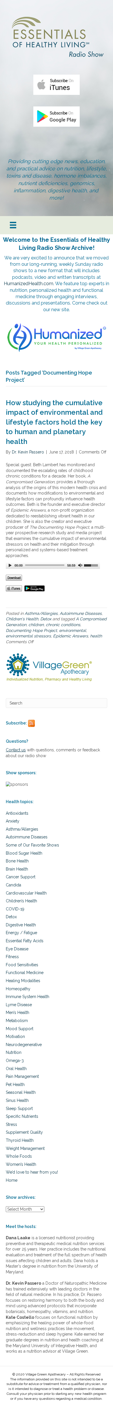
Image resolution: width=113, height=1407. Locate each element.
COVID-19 (15, 909)
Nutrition (13, 1052)
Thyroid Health (20, 1140)
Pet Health (15, 1084)
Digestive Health (21, 925)
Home (11, 1180)
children (36, 624)
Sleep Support (19, 1108)
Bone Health (17, 861)
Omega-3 (15, 1060)
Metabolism (17, 1020)
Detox (45, 619)
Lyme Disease (19, 1004)
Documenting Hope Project (31, 630)
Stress (11, 1124)
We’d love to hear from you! (32, 1172)
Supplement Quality (24, 1132)
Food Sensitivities (22, 964)
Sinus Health (17, 1100)
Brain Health (17, 869)
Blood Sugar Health (24, 853)
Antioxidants (17, 813)
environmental (72, 630)
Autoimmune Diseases (81, 613)
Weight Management (25, 1148)
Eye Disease (17, 949)
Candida (13, 885)
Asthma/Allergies (41, 613)
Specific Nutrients (22, 1116)
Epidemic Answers (70, 636)
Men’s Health (17, 1012)
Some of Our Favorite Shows (32, 845)
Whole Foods (19, 1156)
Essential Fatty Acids (24, 940)
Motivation (15, 1036)
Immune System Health (27, 996)
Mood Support (19, 1028)
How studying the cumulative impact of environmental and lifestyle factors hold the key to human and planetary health (54, 422)
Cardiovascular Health (26, 893)
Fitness (12, 956)
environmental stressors (28, 636)
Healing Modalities (23, 980)
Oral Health (16, 1068)
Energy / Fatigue (21, 932)
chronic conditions (63, 624)
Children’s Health (21, 901)
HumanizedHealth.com (28, 283)
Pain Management (22, 1076)
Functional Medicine (24, 972)
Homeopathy (18, 988)
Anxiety (12, 821)
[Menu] (13, 225)
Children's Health (22, 619)
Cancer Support (20, 877)
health (96, 636)
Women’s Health (21, 1164)
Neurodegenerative (24, 1044)
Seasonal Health (21, 1092)
